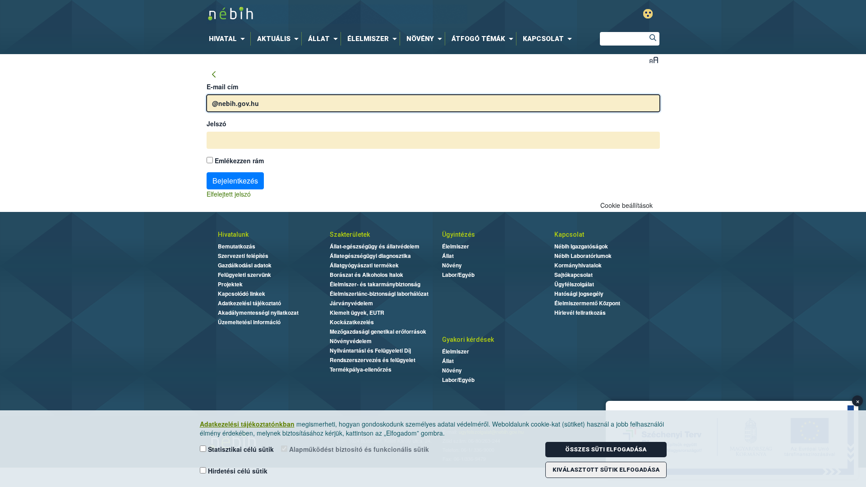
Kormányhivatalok (578, 265)
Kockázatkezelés (352, 322)
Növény (452, 265)
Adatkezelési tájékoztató (249, 303)
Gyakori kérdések (468, 339)
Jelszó (216, 123)
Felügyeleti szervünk (244, 275)
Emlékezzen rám (238, 160)
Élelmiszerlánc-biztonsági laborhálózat (379, 293)
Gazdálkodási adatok (245, 265)
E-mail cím (222, 86)
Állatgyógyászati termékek (364, 265)
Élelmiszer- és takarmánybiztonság (375, 284)
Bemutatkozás (236, 246)
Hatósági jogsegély (578, 293)
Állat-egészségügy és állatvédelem (374, 246)
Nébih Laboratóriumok (583, 256)
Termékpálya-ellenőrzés (361, 369)
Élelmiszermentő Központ (587, 303)
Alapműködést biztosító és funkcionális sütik (358, 449)
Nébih (337, 14)
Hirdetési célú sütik (236, 470)
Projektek (230, 284)
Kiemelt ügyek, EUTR (357, 312)
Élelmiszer (455, 246)
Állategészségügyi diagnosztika (370, 256)
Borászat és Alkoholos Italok (366, 275)
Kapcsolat (569, 234)
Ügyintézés (458, 234)
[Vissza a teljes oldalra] (214, 75)
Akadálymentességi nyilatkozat (258, 312)
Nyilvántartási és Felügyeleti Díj (370, 350)
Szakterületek (350, 234)
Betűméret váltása (653, 59)
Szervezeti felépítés (243, 256)
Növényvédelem (351, 341)
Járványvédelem (351, 303)
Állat (448, 256)
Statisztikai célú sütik (240, 449)
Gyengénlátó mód (648, 13)
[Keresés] (652, 39)
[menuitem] (229, 39)
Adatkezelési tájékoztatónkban (247, 423)
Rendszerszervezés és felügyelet (372, 360)
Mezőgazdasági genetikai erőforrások (378, 331)
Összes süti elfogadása (605, 449)
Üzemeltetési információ (249, 322)
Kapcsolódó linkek (241, 293)
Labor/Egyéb (458, 275)
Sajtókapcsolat (573, 275)
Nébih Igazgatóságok (581, 246)
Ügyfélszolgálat (574, 284)
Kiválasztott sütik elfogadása (606, 469)
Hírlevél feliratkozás (580, 312)
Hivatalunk (233, 234)
